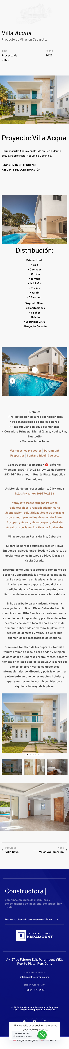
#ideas (34, 513)
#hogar (40, 503)
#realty (26, 522)
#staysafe (18, 503)
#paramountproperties (21, 518)
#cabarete (56, 527)
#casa (30, 503)
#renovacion (13, 513)
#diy (26, 513)
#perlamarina (27, 527)
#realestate (46, 518)
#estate (57, 522)
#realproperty (41, 522)
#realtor (12, 527)
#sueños (52, 503)
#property (13, 522)
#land (59, 518)
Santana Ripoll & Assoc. (43, 456)
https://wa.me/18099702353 (34, 494)
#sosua (43, 527)
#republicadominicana (44, 508)
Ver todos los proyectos (26, 451)
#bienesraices (19, 508)
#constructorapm (52, 513)
